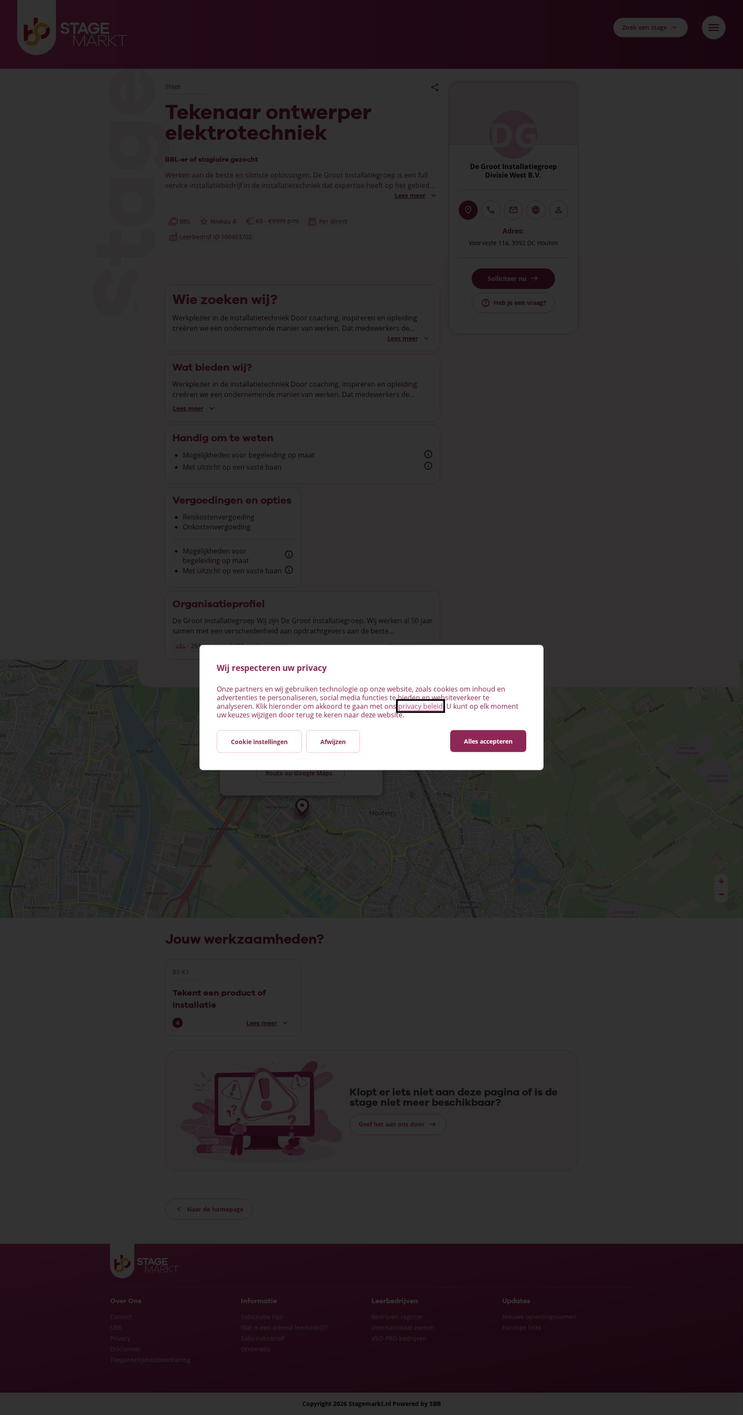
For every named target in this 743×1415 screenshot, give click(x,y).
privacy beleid (420, 706)
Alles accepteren (488, 741)
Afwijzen (333, 742)
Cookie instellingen (259, 742)
